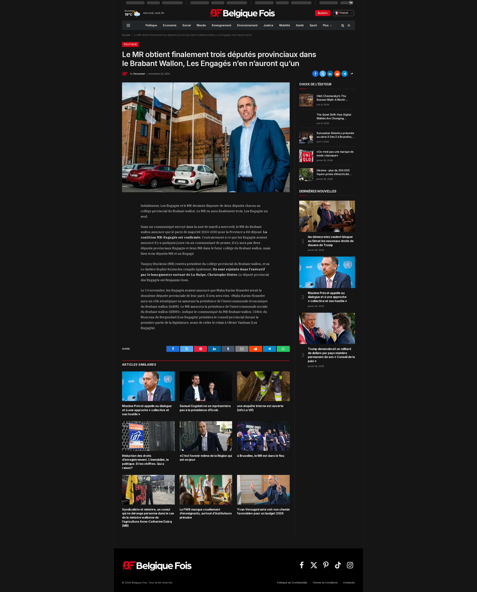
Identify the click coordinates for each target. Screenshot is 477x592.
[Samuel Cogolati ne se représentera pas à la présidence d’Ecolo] (206, 386)
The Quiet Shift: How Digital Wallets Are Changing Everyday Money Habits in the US (335, 116)
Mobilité (284, 25)
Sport (313, 25)
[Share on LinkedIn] (330, 73)
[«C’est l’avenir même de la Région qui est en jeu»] (206, 436)
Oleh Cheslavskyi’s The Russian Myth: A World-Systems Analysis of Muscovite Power (331, 98)
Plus (325, 25)
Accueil (126, 35)
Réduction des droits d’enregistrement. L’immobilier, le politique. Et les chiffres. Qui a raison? (145, 462)
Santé (300, 25)
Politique (151, 25)
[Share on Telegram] (344, 73)
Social (186, 25)
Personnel (139, 73)
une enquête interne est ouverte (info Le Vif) (260, 408)
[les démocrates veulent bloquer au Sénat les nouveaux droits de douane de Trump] (327, 216)
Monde (201, 25)
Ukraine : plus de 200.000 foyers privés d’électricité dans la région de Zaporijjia (334, 172)
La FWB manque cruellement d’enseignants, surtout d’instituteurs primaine (206, 513)
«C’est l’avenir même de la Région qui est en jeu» (206, 458)
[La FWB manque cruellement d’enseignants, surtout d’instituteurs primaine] (206, 490)
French (343, 13)
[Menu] (128, 25)
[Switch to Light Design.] (348, 25)
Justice (268, 25)
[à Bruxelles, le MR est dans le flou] (263, 436)
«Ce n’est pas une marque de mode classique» (335, 153)
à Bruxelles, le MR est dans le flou (260, 456)
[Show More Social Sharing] (352, 73)
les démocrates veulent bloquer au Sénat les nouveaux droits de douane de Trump (331, 241)
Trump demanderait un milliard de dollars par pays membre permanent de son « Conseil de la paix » (331, 355)
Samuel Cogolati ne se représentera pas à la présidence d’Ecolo (205, 408)
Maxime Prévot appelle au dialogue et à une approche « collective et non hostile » (147, 410)
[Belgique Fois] (242, 13)
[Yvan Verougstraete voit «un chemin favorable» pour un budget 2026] (263, 490)
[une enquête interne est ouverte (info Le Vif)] (263, 386)
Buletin (323, 13)
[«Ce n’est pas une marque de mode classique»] (306, 156)
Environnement (247, 25)
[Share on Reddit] (337, 73)
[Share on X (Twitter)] (323, 73)
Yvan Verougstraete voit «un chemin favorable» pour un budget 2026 (263, 511)
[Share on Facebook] (315, 73)
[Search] (343, 25)
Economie (169, 25)
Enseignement (221, 25)
